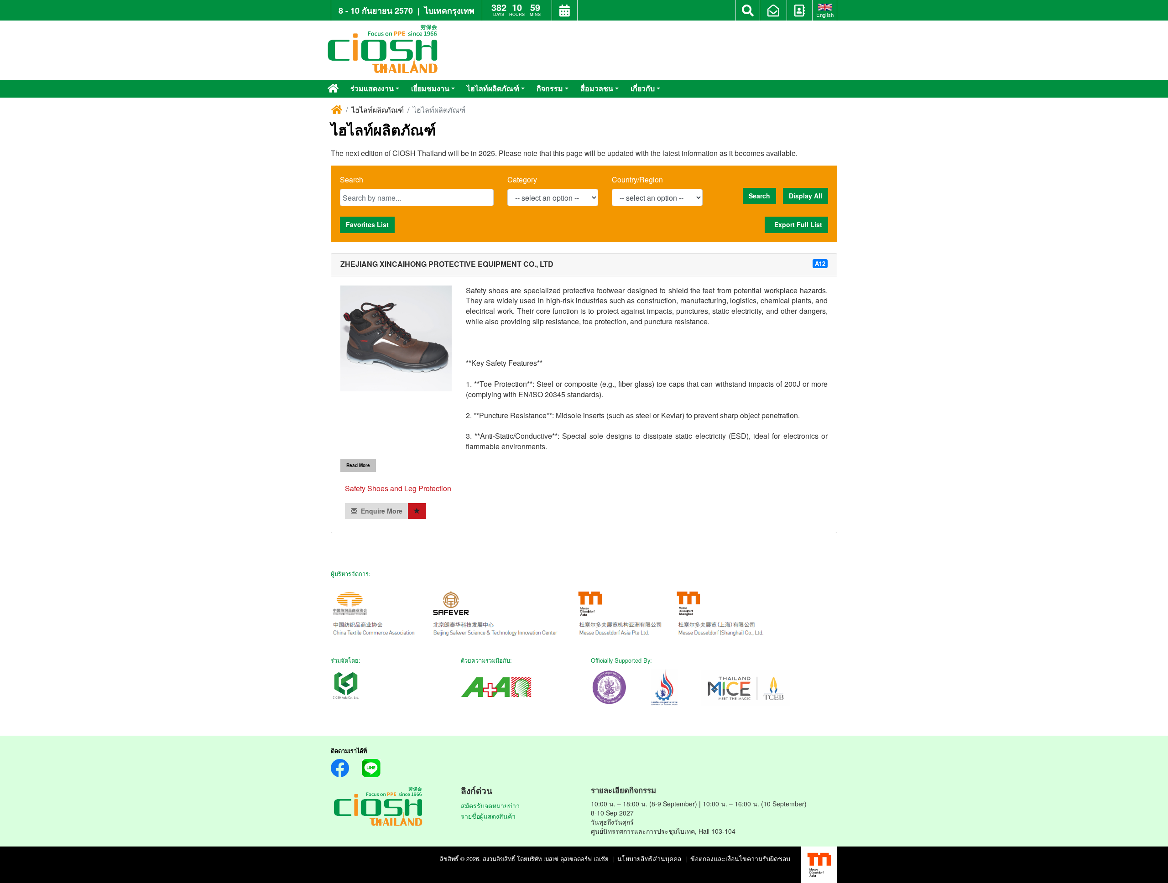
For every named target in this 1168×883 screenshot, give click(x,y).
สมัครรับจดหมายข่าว (490, 805)
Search (351, 180)
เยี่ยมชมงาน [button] (430, 88)
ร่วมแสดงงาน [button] (372, 88)
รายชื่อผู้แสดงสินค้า (488, 816)
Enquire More (379, 510)
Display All (805, 195)
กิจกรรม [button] (550, 88)
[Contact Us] (799, 11)
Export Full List (796, 224)
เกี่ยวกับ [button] (643, 88)
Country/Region (637, 180)
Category (522, 180)
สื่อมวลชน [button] (596, 88)
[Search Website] (748, 10)
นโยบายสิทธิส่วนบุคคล (649, 858)
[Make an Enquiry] (773, 11)
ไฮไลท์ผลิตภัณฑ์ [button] (493, 88)
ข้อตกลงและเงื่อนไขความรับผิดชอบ (740, 858)
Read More (358, 465)
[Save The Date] (564, 11)
